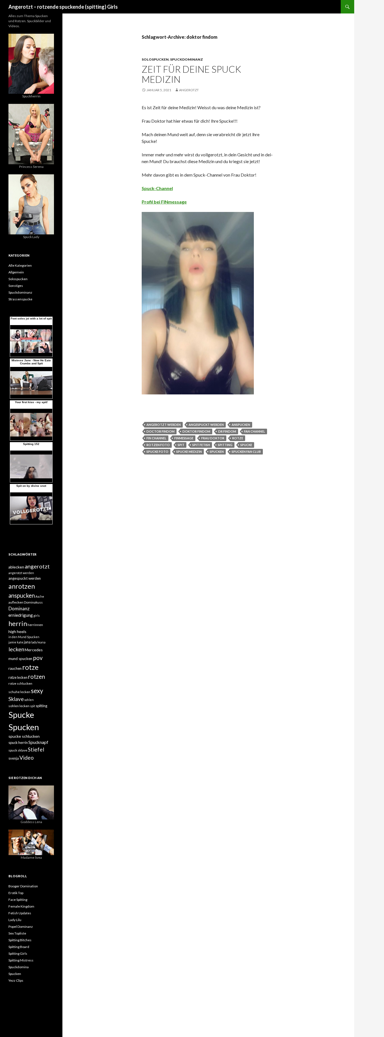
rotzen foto (158, 445)
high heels (17, 631)
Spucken (217, 451)
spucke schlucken (24, 736)
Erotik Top (15, 893)
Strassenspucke (20, 299)
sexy (37, 691)
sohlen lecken (19, 706)
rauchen (15, 668)
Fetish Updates (19, 913)
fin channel (156, 438)
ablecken (16, 567)
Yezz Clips (15, 980)
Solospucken (155, 59)
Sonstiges (15, 286)
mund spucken (20, 658)
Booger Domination (23, 886)
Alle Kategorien (20, 265)
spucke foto (157, 451)
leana (41, 642)
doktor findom (196, 431)
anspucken (241, 424)
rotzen (36, 676)
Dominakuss (33, 602)
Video (26, 757)
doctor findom (160, 431)
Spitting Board (18, 947)
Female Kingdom (21, 906)
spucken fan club (246, 451)
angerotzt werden (163, 424)
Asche (39, 596)
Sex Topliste (17, 933)
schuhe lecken (19, 692)
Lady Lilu (14, 920)
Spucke (246, 445)
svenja (13, 758)
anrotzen (21, 586)
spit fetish (201, 445)
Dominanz (19, 608)
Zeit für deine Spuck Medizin (191, 74)
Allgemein (16, 272)
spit (181, 445)
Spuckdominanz (186, 59)
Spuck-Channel (157, 188)
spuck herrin (18, 742)
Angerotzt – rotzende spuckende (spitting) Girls (63, 7)
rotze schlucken (20, 683)
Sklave (16, 699)
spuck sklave (17, 750)
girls (36, 615)
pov (38, 657)
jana (27, 642)
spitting (225, 445)
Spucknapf (38, 742)
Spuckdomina (18, 967)
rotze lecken (18, 677)
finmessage (183, 438)
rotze (237, 438)
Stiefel (36, 749)
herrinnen (35, 625)
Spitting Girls (17, 953)
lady (34, 642)
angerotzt (189, 90)
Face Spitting (17, 899)
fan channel (254, 431)
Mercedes (34, 649)
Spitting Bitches (19, 940)
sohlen (29, 700)
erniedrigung (20, 615)
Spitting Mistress (20, 960)
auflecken (15, 602)
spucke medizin (189, 451)
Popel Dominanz (20, 926)
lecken (16, 649)
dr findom (227, 431)
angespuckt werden (206, 424)
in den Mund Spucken (23, 637)
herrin (17, 623)
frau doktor (212, 438)
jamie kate (15, 642)
